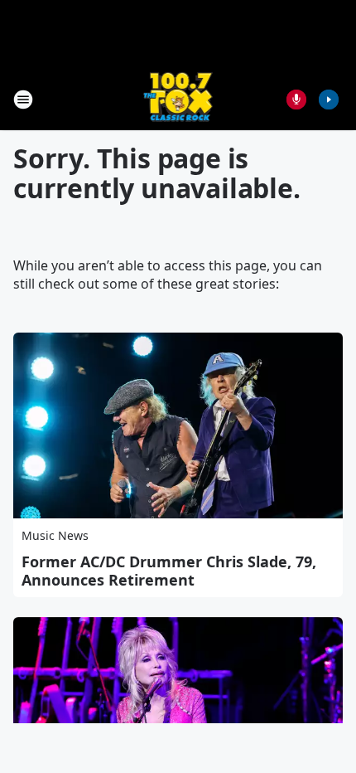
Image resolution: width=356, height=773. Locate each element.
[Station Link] (178, 99)
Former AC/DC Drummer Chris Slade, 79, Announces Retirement (169, 570)
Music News (55, 535)
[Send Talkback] (296, 99)
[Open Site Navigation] (23, 99)
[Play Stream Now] (329, 99)
